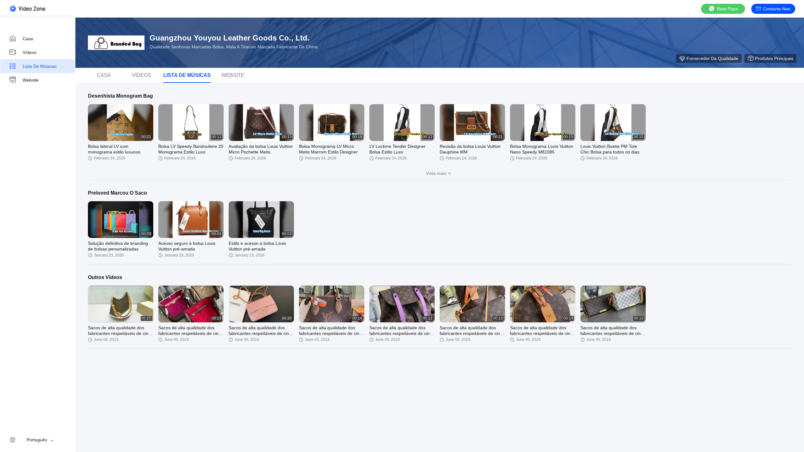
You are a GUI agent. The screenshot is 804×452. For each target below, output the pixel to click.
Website (31, 80)
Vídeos (29, 52)
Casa (28, 38)
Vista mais (436, 173)
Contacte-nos (776, 8)
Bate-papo (727, 8)
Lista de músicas (40, 66)
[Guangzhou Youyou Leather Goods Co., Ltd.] (116, 42)
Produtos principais (774, 58)
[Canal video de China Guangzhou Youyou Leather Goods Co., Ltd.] (27, 9)
